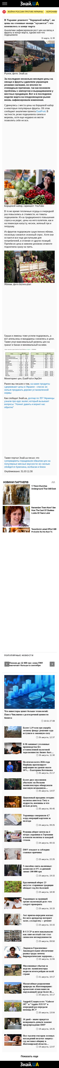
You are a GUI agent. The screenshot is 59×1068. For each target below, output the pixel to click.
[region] (29, 144)
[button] (6, 664)
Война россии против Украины (25, 11)
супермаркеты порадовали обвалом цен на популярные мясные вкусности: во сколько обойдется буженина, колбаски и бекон (27, 464)
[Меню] (4, 3)
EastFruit (41, 111)
